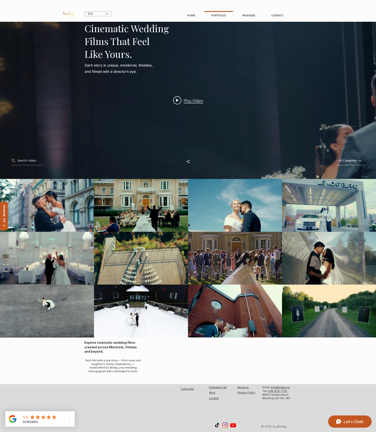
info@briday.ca (280, 387)
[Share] (188, 161)
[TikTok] (217, 425)
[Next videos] (370, 258)
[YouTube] (233, 425)
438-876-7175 (277, 391)
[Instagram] (225, 425)
